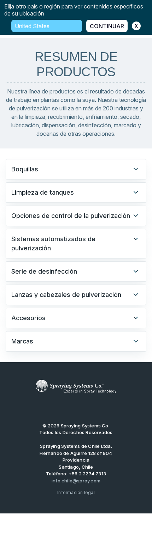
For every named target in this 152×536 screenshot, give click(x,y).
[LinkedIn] (76, 408)
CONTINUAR (107, 26)
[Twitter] (65, 408)
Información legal (76, 492)
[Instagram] (98, 408)
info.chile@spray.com (76, 480)
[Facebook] (87, 408)
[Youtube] (54, 408)
